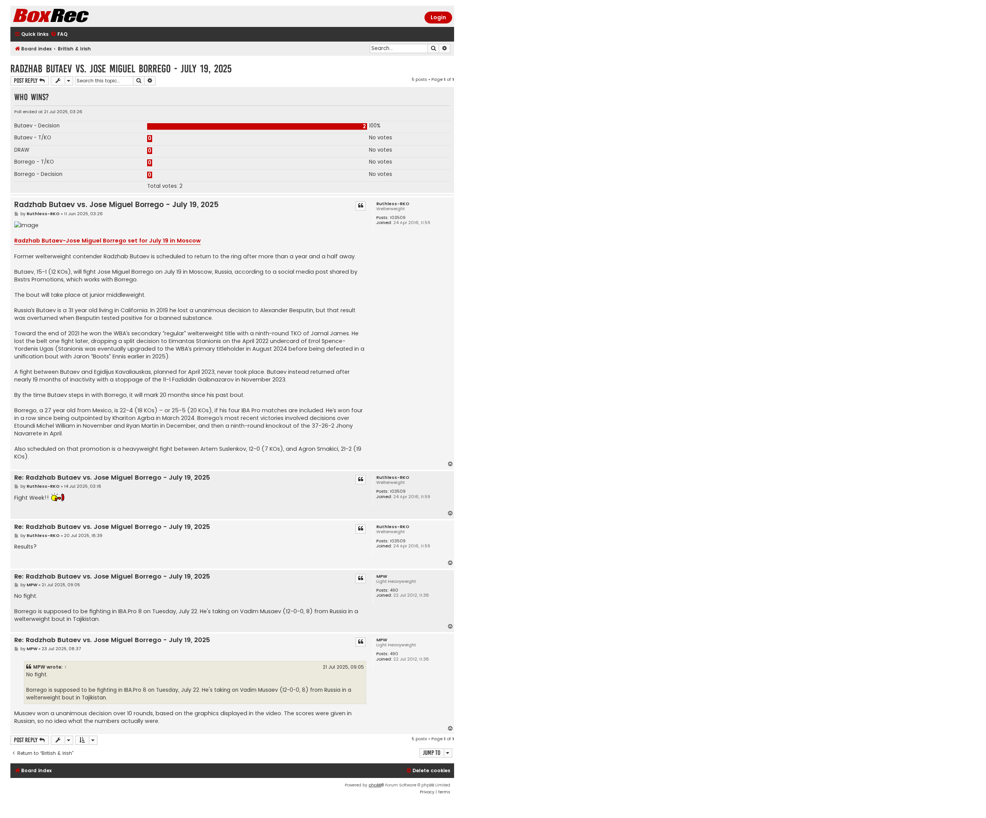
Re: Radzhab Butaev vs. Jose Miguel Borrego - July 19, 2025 (112, 478)
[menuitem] (58, 34)
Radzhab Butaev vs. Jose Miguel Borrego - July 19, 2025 (120, 69)
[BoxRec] (70, 16)
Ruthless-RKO (392, 203)
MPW (381, 576)
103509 (398, 217)
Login (438, 17)
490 (394, 590)
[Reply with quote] (360, 206)
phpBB (375, 785)
